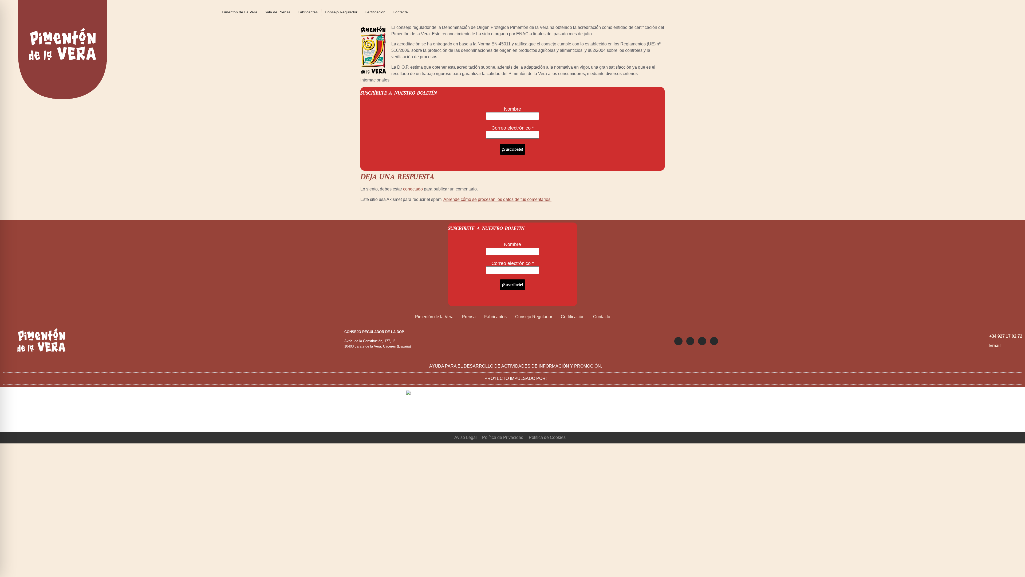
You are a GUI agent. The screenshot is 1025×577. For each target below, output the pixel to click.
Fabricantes (308, 12)
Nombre (512, 109)
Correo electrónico (512, 128)
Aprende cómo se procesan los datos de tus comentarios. (497, 199)
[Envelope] (714, 341)
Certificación (375, 12)
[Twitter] (690, 341)
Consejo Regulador (341, 12)
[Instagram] (678, 341)
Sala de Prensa (277, 12)
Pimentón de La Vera (239, 12)
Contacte (400, 12)
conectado (413, 189)
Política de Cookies (547, 437)
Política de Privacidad (502, 437)
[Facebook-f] (702, 341)
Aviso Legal (465, 437)
